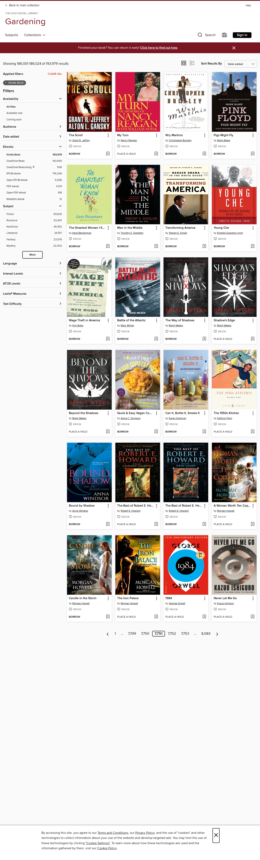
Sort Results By (211, 64)
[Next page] (217, 633)
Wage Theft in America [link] (84, 320)
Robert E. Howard (130, 511)
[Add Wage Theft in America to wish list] (107, 339)
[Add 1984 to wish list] (204, 617)
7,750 (145, 633)
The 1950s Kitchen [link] (226, 413)
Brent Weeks (176, 325)
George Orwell (177, 603)
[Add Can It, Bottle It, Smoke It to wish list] (204, 432)
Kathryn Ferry (224, 418)
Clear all (55, 74)
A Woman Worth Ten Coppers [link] (232, 506)
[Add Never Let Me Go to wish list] (252, 617)
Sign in (242, 35)
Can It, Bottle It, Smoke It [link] (182, 413)
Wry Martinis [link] (174, 135)
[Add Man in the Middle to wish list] (156, 246)
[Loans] (225, 36)
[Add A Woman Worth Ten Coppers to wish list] (252, 524)
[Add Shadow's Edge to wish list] (252, 339)
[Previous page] (108, 633)
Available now (14, 113)
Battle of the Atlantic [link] (131, 320)
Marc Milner (127, 325)
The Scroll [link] (76, 135)
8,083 (205, 633)
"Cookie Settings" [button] (98, 843)
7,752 (172, 633)
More (32, 255)
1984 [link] (168, 598)
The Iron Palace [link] (128, 598)
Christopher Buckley (180, 140)
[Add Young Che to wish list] (252, 246)
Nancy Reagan (129, 140)
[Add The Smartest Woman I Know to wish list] (107, 246)
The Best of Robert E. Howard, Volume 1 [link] (135, 506)
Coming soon (14, 119)
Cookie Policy (107, 848)
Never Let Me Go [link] (225, 598)
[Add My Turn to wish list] (156, 154)
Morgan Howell (225, 511)
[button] (206, 36)
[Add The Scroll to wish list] (107, 154)
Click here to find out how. (159, 48)
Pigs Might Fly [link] (223, 135)
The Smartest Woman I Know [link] (87, 228)
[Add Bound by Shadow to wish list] (107, 524)
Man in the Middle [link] (129, 228)
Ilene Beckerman (81, 233)
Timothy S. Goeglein (132, 233)
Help (248, 5)
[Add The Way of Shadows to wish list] (204, 339)
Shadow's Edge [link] (224, 320)
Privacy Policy (145, 833)
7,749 (132, 633)
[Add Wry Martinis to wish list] (204, 154)
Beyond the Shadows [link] (83, 413)
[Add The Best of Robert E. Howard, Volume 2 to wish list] (204, 524)
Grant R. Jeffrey (81, 140)
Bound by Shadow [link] (81, 506)
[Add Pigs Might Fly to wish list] (252, 154)
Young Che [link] (221, 228)
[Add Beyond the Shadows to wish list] (107, 432)
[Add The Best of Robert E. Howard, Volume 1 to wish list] (156, 524)
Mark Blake (223, 140)
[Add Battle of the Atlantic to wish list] (156, 339)
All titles (11, 107)
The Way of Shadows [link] (179, 320)
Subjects (11, 35)
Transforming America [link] (180, 228)
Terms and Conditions (113, 833)
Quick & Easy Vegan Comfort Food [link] (135, 413)
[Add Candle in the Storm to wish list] (107, 617)
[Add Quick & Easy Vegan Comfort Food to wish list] (156, 432)
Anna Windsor (80, 511)
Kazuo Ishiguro (225, 603)
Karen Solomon (177, 418)
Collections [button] (33, 35)
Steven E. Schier (178, 233)
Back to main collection (23, 5)
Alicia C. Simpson (131, 418)
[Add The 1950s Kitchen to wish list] (252, 432)
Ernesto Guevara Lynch (230, 233)
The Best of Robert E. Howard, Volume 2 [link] (184, 506)
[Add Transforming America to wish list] (204, 246)
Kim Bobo (77, 325)
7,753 (185, 633)
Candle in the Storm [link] (82, 598)
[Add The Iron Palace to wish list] (156, 617)
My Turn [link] (123, 135)
